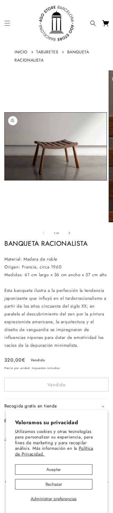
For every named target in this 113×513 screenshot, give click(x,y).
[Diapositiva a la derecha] (69, 233)
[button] (7, 23)
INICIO (21, 52)
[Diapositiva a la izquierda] (43, 233)
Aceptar (53, 469)
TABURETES (47, 52)
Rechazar (53, 484)
